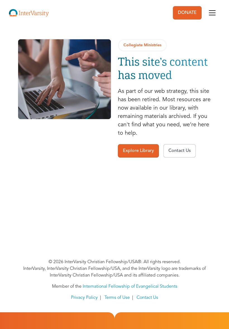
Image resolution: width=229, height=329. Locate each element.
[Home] (29, 12)
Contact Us (147, 298)
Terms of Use (117, 298)
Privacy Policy (84, 298)
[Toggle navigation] (212, 12)
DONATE (187, 13)
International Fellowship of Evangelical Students (130, 286)
